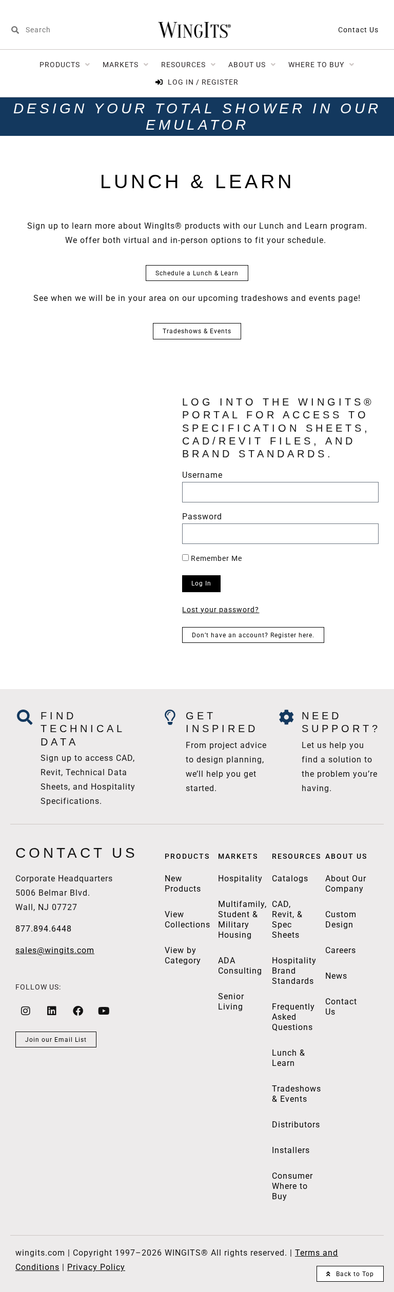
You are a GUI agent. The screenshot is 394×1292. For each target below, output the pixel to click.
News (336, 976)
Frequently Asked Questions (293, 1017)
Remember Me (215, 558)
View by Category (183, 955)
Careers (340, 950)
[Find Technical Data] (25, 717)
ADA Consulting (240, 966)
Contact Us (358, 30)
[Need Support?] (286, 717)
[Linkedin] (52, 1011)
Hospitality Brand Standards (294, 971)
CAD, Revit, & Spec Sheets (287, 919)
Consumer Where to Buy (292, 1186)
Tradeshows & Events (296, 1094)
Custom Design (341, 920)
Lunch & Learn (288, 1058)
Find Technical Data (83, 729)
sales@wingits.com (54, 950)
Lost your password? (220, 609)
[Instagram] (25, 1011)
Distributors (296, 1124)
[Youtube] (104, 1011)
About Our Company (345, 884)
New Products (183, 884)
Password (202, 517)
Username (202, 475)
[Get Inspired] (170, 717)
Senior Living (231, 1002)
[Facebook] (78, 1011)
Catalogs (290, 878)
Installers (291, 1150)
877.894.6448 (43, 929)
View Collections (187, 920)
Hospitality (240, 878)
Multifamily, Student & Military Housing (242, 919)
